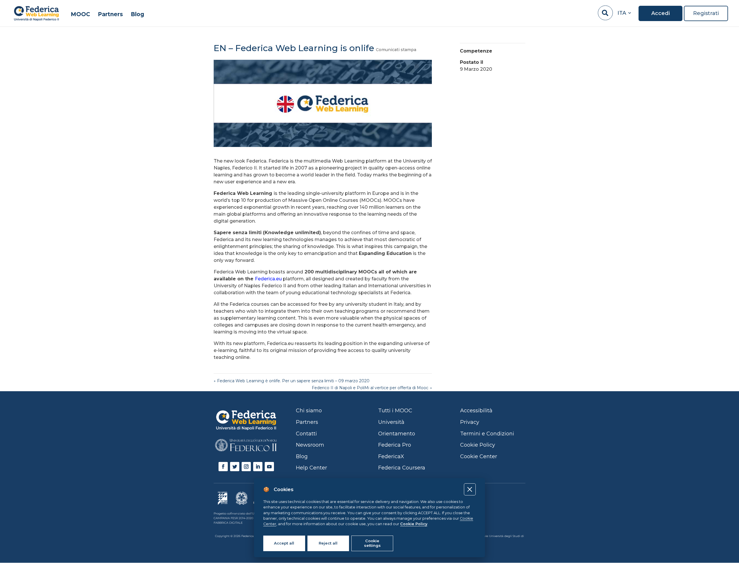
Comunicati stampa (396, 49)
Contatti (306, 433)
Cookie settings (372, 543)
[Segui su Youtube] (269, 466)
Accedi (660, 13)
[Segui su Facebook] (223, 466)
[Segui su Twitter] (234, 466)
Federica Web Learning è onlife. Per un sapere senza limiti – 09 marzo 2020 (292, 380)
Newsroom (310, 445)
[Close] (470, 489)
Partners (110, 15)
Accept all (284, 543)
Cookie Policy (413, 524)
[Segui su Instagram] (246, 466)
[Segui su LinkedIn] (257, 466)
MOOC (80, 15)
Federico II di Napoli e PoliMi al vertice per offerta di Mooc (372, 387)
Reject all (328, 543)
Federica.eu (268, 279)
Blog (137, 15)
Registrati (706, 13)
